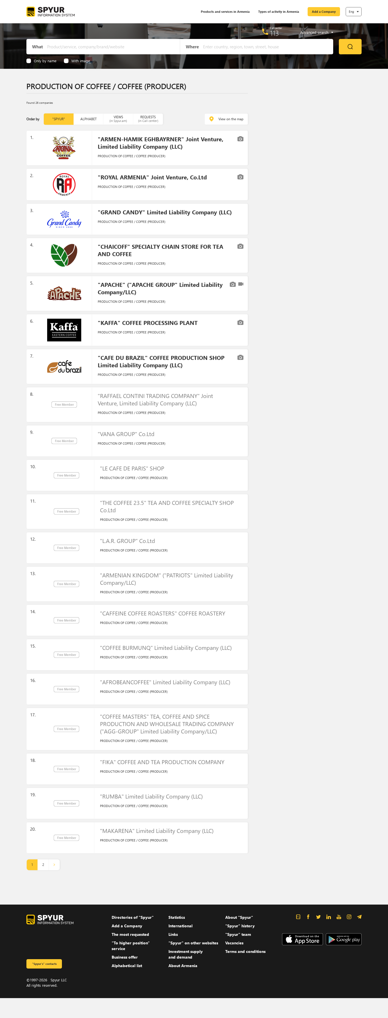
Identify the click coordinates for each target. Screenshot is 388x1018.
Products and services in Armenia (225, 11)
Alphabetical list (127, 965)
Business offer (125, 957)
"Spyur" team (238, 934)
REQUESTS (148, 119)
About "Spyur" (239, 917)
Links (173, 934)
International (180, 925)
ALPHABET (88, 119)
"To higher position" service (131, 945)
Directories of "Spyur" (133, 917)
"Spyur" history (240, 925)
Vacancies (234, 943)
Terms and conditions (245, 951)
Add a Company (324, 11)
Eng (351, 11)
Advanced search (314, 32)
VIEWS (118, 119)
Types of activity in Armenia (278, 11)
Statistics (176, 917)
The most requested (130, 934)
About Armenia (182, 965)
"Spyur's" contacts (44, 963)
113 (274, 33)
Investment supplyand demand (185, 954)
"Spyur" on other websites (193, 943)
